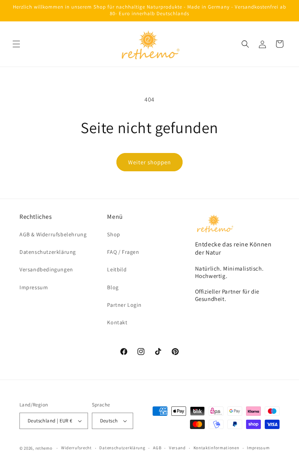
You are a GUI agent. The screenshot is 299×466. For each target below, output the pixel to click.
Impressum (33, 287)
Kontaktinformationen (216, 447)
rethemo (44, 448)
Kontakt (117, 322)
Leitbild (117, 269)
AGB (157, 447)
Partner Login (124, 304)
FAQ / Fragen (123, 251)
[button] (16, 44)
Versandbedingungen (46, 269)
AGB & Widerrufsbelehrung (52, 234)
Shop (113, 234)
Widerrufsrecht (76, 447)
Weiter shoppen (149, 162)
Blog (112, 287)
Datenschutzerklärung (47, 251)
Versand (177, 447)
